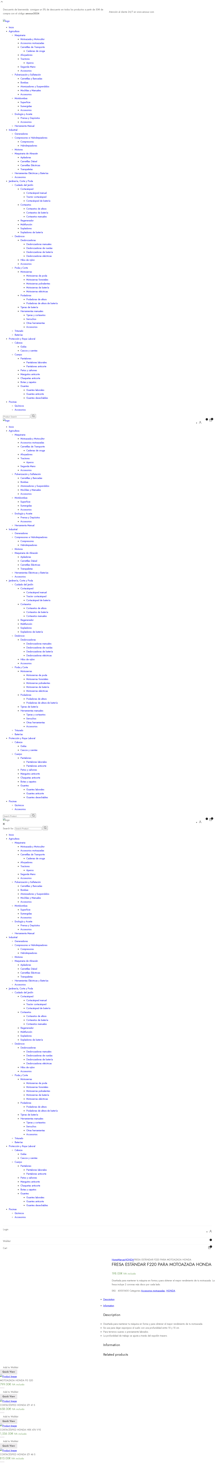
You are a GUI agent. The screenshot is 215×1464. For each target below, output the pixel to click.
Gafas (23, 346)
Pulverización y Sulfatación (28, 74)
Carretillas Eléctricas (30, 165)
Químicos (19, 406)
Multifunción (26, 224)
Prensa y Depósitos (30, 118)
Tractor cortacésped (36, 197)
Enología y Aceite (23, 114)
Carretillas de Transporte (32, 47)
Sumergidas (26, 106)
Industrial (13, 130)
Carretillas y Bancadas (31, 78)
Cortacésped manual (36, 193)
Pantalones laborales (36, 362)
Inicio (11, 27)
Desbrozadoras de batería (39, 252)
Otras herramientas (35, 323)
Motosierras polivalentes (38, 283)
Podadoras (25, 295)
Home (115, 1259)
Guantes (24, 386)
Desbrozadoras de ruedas (39, 248)
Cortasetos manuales (36, 216)
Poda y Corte (21, 268)
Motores (19, 149)
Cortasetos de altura (36, 208)
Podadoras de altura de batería (42, 303)
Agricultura (14, 31)
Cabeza (18, 342)
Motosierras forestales (37, 279)
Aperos (30, 63)
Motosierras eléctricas (37, 291)
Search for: (8, 828)
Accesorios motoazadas (32, 43)
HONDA (129, 1259)
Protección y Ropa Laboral (22, 338)
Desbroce (20, 236)
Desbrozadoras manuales (38, 244)
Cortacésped (26, 189)
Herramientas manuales (31, 311)
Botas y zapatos (28, 382)
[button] (9, 1367)
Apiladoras (25, 157)
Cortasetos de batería (37, 212)
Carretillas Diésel (28, 161)
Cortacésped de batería (38, 201)
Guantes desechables (37, 398)
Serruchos (31, 319)
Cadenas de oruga (35, 51)
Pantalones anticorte (36, 366)
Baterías (19, 335)
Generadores (21, 133)
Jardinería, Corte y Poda (21, 181)
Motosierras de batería (37, 287)
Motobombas (21, 98)
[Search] (45, 828)
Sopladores (26, 228)
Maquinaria (20, 35)
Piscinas (13, 402)
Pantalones (25, 358)
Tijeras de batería (29, 307)
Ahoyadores (26, 55)
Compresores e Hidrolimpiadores (31, 137)
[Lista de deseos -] (205, 420)
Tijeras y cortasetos (35, 315)
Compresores (27, 141)
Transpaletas (26, 169)
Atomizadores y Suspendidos (34, 86)
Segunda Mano (28, 66)
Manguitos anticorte (30, 374)
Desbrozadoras (28, 240)
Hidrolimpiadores (28, 145)
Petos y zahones (28, 370)
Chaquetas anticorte (30, 378)
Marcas (121, 1259)
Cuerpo (18, 354)
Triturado (19, 331)
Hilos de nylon (27, 260)
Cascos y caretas (28, 350)
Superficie (25, 102)
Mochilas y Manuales (30, 90)
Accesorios (26, 70)
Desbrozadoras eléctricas (39, 256)
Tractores (25, 59)
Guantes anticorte (35, 394)
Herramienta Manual (24, 126)
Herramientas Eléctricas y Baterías (31, 173)
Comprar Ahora (47, 13)
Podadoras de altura (36, 299)
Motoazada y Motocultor (32, 39)
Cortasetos (25, 204)
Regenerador (27, 220)
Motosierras (26, 271)
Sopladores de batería (31, 232)
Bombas (24, 82)
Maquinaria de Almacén (26, 153)
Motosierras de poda (36, 275)
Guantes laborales (35, 390)
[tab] (110, 1279)
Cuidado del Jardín (24, 185)
